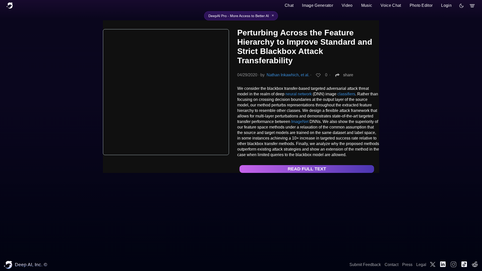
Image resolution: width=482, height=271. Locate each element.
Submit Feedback (365, 264)
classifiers (346, 94)
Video (347, 5)
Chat (289, 5)
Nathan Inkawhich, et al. (288, 75)
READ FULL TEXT (307, 168)
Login (446, 5)
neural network (298, 94)
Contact (391, 264)
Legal (421, 264)
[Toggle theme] (461, 6)
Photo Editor (421, 5)
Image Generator (317, 5)
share (348, 75)
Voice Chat (391, 5)
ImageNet (300, 121)
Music (366, 5)
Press (407, 264)
